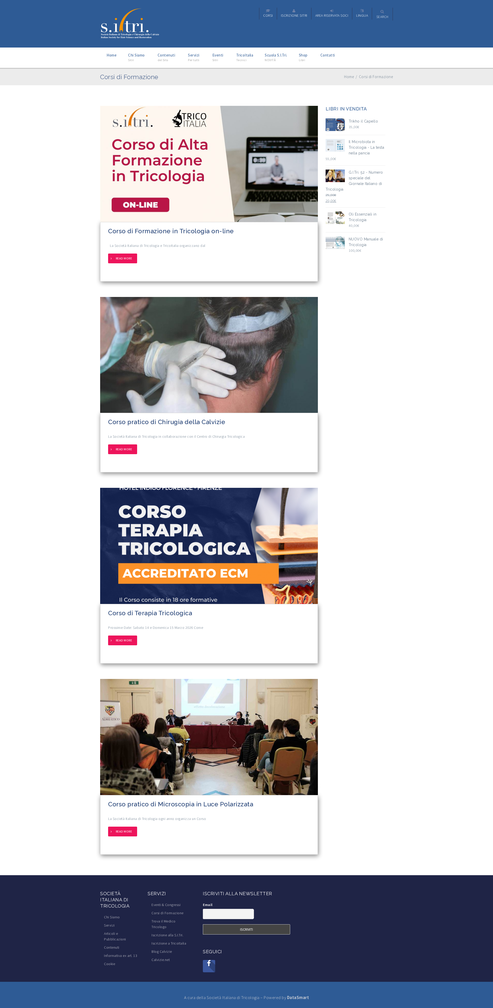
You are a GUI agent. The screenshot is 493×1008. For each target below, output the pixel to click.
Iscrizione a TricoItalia (168, 943)
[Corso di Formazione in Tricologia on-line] (209, 163)
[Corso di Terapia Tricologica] (209, 545)
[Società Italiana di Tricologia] (130, 23)
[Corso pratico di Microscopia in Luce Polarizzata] (209, 736)
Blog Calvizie (161, 951)
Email (208, 904)
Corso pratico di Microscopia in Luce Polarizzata (180, 804)
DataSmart (298, 997)
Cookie (109, 964)
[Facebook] (209, 966)
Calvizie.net (160, 959)
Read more (124, 258)
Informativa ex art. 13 (120, 955)
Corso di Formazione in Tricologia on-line (171, 231)
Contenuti (111, 947)
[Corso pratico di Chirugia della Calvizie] (209, 354)
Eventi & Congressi (166, 904)
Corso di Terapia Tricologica (150, 613)
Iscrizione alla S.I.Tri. (167, 935)
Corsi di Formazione (167, 913)
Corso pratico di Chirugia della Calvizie (166, 422)
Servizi (109, 925)
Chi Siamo (112, 917)
